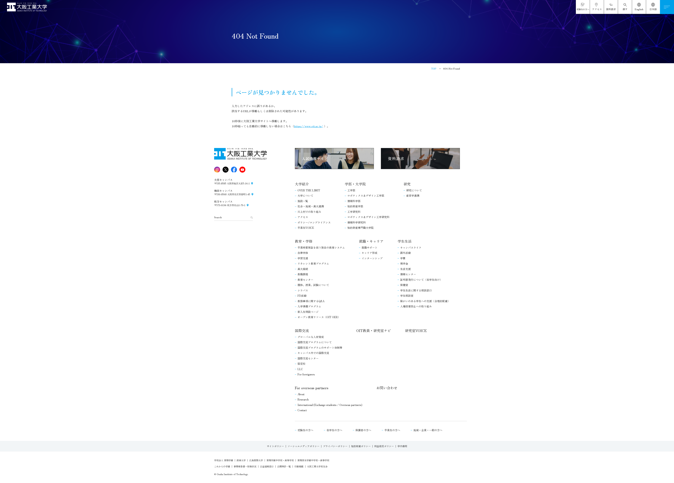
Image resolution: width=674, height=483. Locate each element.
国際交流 (302, 330)
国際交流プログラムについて (315, 342)
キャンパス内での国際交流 (313, 353)
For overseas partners (311, 387)
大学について (305, 195)
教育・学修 (303, 241)
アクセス (303, 217)
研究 (407, 183)
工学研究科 (354, 211)
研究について (414, 190)
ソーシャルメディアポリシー (303, 446)
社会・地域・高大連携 (311, 206)
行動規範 (298, 466)
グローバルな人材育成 (311, 337)
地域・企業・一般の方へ (427, 430)
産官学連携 (412, 195)
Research (303, 399)
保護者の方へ (363, 430)
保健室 (404, 285)
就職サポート (369, 247)
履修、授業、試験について (313, 285)
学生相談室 (406, 295)
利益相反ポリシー (384, 446)
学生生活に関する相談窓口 (416, 290)
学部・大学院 (355, 183)
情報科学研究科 (356, 222)
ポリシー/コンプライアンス (314, 222)
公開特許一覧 (284, 466)
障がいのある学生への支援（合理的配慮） (425, 301)
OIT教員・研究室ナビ (373, 330)
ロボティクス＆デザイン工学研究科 (368, 217)
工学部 (351, 190)
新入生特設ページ (308, 312)
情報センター (408, 274)
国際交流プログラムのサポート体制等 (320, 347)
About (301, 394)
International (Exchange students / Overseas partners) (330, 405)
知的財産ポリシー (361, 446)
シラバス (303, 290)
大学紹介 (302, 183)
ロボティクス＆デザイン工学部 (365, 195)
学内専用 (402, 446)
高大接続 (303, 269)
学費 (402, 258)
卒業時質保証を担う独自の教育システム (321, 247)
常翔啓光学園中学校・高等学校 (313, 460)
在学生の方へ (334, 430)
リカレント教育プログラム (313, 263)
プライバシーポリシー (335, 446)
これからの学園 (222, 466)
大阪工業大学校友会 (317, 466)
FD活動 (302, 295)
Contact (302, 410)
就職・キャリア (371, 241)
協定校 (301, 363)
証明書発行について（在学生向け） (421, 279)
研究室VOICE (416, 330)
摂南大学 (241, 460)
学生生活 (405, 241)
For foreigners (306, 374)
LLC (300, 369)
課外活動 (405, 253)
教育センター (305, 279)
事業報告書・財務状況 (245, 466)
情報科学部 (354, 201)
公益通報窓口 (267, 466)
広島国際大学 (256, 460)
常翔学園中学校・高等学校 (280, 460)
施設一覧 (303, 201)
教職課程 (303, 274)
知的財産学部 (355, 206)
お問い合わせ (386, 387)
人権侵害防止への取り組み (416, 306)
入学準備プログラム (309, 306)
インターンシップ (372, 258)
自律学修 (303, 253)
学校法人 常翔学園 (223, 460)
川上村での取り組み (309, 211)
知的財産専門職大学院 (360, 227)
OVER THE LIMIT (309, 190)
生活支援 (405, 269)
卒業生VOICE (306, 227)
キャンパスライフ (410, 247)
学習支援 (303, 258)
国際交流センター (308, 358)
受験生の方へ (305, 430)
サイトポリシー (275, 446)
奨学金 (404, 263)
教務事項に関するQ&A (311, 301)
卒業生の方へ (392, 430)
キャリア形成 (369, 253)
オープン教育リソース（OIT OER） (319, 317)
